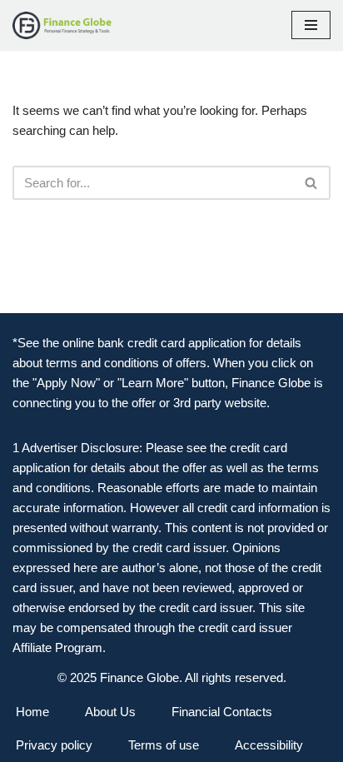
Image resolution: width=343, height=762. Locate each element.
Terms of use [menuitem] (163, 745)
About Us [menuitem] (110, 712)
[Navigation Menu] (311, 25)
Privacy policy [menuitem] (54, 745)
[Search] (312, 183)
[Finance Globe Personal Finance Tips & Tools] (62, 25)
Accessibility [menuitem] (269, 745)
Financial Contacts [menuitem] (222, 712)
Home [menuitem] (32, 712)
